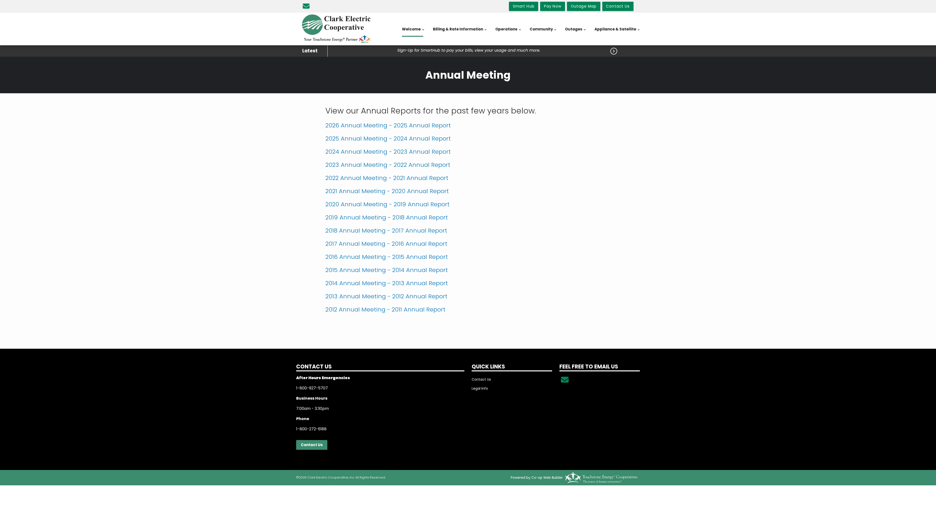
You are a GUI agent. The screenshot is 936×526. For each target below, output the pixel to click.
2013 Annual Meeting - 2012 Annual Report (386, 296)
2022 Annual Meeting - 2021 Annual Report (386, 178)
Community (543, 32)
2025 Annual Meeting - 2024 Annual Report (388, 138)
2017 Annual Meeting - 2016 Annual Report (386, 244)
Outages (575, 32)
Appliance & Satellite (617, 32)
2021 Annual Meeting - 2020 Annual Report (387, 191)
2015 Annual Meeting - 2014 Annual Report (386, 270)
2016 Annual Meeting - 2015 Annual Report (386, 257)
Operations (508, 32)
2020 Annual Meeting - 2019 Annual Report (387, 204)
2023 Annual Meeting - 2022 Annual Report (387, 165)
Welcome (413, 32)
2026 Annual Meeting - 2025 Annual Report (388, 125)
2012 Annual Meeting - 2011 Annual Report (385, 309)
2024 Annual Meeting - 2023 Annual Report (388, 152)
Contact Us (312, 444)
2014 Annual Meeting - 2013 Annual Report (386, 283)
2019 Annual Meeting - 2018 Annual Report (386, 217)
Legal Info (480, 388)
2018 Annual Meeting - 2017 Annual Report (386, 230)
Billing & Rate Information (460, 32)
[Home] (336, 29)
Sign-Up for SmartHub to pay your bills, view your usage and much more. (468, 50)
